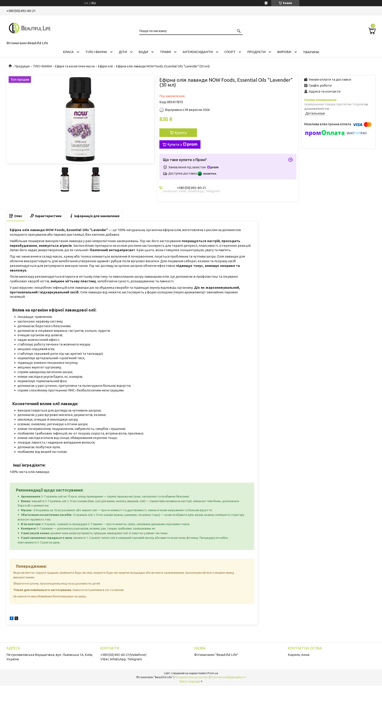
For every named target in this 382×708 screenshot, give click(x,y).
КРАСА (68, 52)
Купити (181, 133)
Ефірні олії (105, 66)
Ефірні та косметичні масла (75, 66)
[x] (16, 619)
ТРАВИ (165, 52)
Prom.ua (212, 673)
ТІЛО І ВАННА (96, 52)
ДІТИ (123, 52)
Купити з (175, 144)
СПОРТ (229, 52)
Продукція (22, 66)
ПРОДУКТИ (256, 52)
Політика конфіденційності (228, 677)
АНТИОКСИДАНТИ (198, 52)
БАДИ (143, 52)
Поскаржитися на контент (192, 677)
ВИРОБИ (284, 52)
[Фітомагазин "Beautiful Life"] (28, 27)
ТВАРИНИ (311, 52)
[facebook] (11, 619)
